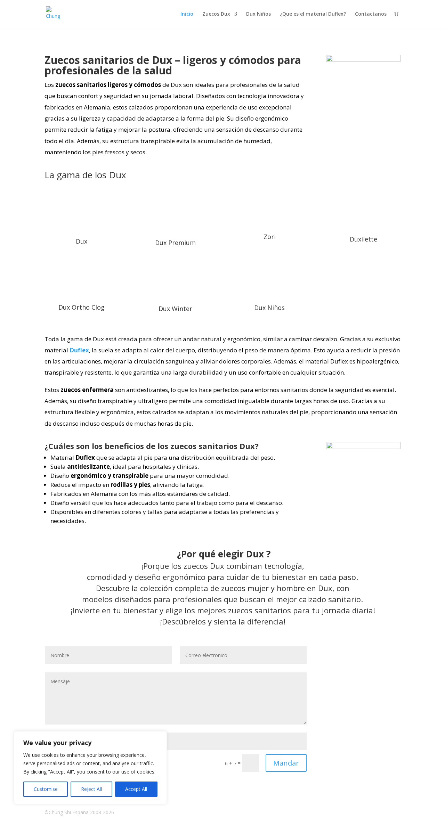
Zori (270, 236)
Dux (81, 241)
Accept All (136, 789)
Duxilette (363, 239)
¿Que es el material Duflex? (313, 14)
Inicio (186, 14)
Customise (46, 789)
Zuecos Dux (216, 14)
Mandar (286, 763)
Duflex (79, 350)
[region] (90, 767)
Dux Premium (175, 242)
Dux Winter (175, 308)
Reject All (91, 789)
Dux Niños (258, 14)
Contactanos (371, 14)
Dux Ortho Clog (81, 307)
